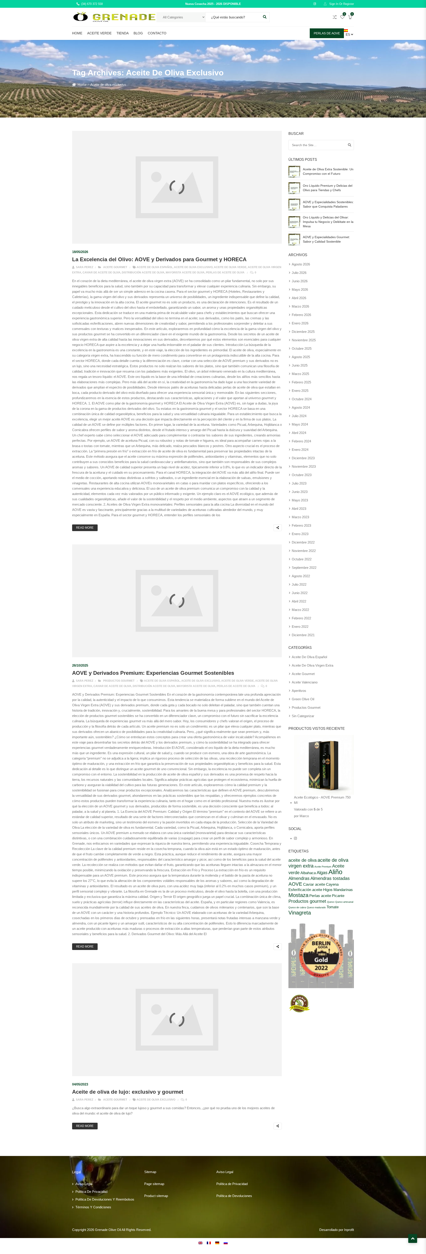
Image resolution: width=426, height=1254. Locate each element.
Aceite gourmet (115, 267)
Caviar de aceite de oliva (101, 272)
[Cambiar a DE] (217, 1243)
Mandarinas (343, 890)
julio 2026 (299, 273)
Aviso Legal (83, 1184)
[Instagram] (295, 838)
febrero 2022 (301, 618)
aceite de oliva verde (230, 267)
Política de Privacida (231, 1184)
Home (77, 33)
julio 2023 (299, 483)
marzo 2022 (300, 610)
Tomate (333, 907)
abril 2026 (299, 298)
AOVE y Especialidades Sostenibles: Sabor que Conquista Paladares (328, 204)
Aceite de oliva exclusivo (193, 267)
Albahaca (308, 873)
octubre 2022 (302, 559)
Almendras (299, 878)
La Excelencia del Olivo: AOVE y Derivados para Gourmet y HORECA (159, 259)
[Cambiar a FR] (209, 1243)
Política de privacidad (91, 1191)
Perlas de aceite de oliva (225, 272)
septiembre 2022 (304, 567)
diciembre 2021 (303, 635)
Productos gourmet (118, 680)
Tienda (122, 33)
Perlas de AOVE (327, 33)
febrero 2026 (301, 315)
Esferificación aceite (305, 890)
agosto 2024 (301, 407)
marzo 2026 (300, 306)
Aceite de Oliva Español (155, 267)
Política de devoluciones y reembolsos (104, 1199)
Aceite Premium (322, 866)
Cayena (332, 884)
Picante (338, 896)
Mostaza (298, 895)
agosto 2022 (301, 576)
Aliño (335, 871)
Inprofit (349, 1230)
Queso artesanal (344, 902)
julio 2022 (299, 584)
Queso (330, 902)
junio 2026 (300, 281)
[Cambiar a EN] (200, 1243)
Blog (138, 33)
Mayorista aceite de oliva (185, 272)
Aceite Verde (99, 33)
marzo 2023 (300, 517)
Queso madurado (316, 907)
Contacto (157, 33)
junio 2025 (300, 365)
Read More (85, 527)
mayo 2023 (300, 500)
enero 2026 (300, 323)
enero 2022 (300, 626)
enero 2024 (300, 449)
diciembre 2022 (303, 542)
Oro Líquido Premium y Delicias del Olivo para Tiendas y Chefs (327, 188)
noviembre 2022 (304, 551)
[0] (342, 17)
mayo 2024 (300, 424)
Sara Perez (84, 267)
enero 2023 (300, 534)
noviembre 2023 (304, 466)
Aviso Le (222, 1172)
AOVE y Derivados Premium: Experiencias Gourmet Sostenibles (153, 673)
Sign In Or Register (341, 4)
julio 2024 (299, 416)
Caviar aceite (314, 884)
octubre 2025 (302, 348)
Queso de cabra (297, 907)
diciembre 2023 (303, 458)
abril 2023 (299, 508)
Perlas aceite (320, 896)
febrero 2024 (301, 441)
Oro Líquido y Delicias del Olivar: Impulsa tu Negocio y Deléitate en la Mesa (328, 222)
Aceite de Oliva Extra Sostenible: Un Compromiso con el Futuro (328, 171)
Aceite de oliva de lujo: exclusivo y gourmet (127, 1092)
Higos (328, 890)
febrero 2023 (301, 525)
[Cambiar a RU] (225, 1243)
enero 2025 (300, 390)
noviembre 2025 (304, 340)
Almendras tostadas (330, 878)
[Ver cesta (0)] (350, 17)
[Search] (349, 145)
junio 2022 (300, 593)
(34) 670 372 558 (92, 4)
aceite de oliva (302, 860)
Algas (322, 872)
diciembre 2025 (303, 332)
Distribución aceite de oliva (143, 272)
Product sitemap (156, 1196)
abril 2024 (299, 433)
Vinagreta (299, 913)
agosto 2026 (301, 264)
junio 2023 (300, 492)
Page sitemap (154, 1184)
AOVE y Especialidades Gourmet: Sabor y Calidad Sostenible (326, 239)
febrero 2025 (301, 382)
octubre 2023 (302, 475)
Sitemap (150, 1172)
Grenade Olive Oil (108, 1230)
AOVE (295, 884)
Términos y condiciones (93, 1207)
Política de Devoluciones (234, 1196)
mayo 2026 (300, 289)
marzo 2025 (300, 374)
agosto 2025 (301, 357)
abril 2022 (299, 601)
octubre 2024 (302, 399)
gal (231, 1172)
